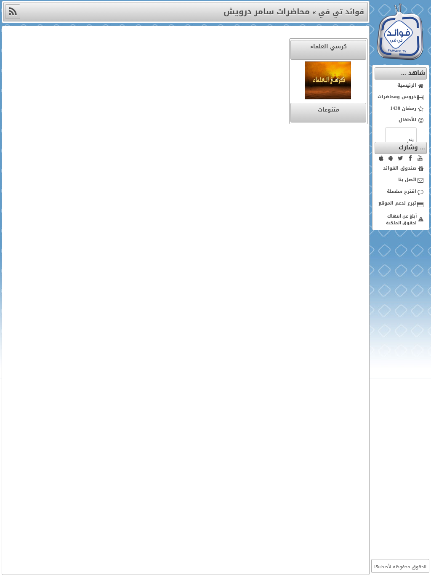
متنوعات (328, 109)
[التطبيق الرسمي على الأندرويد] (391, 158)
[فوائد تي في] (399, 58)
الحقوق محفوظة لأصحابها (400, 566)
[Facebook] (410, 158)
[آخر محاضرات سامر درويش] (12, 11)
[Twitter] (400, 158)
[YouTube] (420, 158)
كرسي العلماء (328, 46)
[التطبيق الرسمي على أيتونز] (381, 158)
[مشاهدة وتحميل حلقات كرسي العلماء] (328, 82)
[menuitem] (401, 85)
